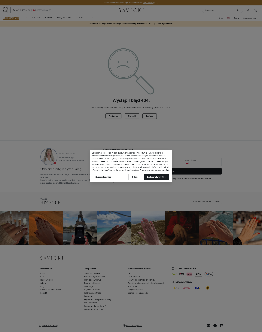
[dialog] (131, 166)
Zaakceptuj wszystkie (156, 177)
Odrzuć (135, 177)
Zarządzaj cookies (103, 177)
